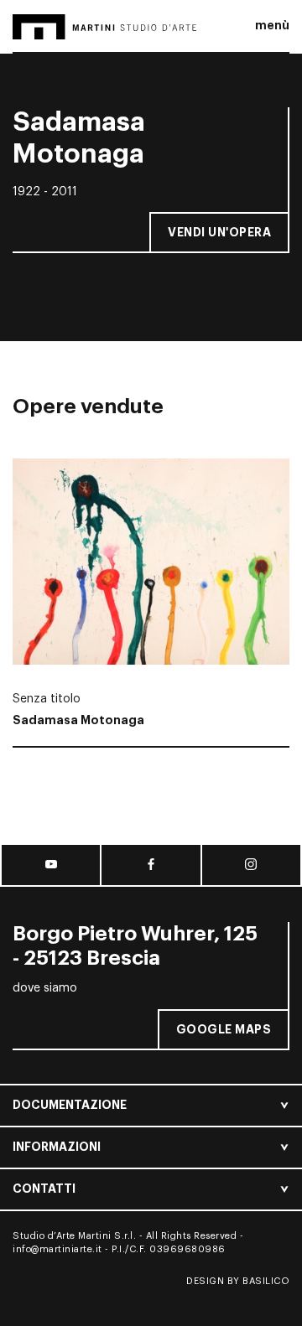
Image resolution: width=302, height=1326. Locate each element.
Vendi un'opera (219, 232)
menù (272, 25)
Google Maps (224, 1029)
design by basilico (237, 1281)
